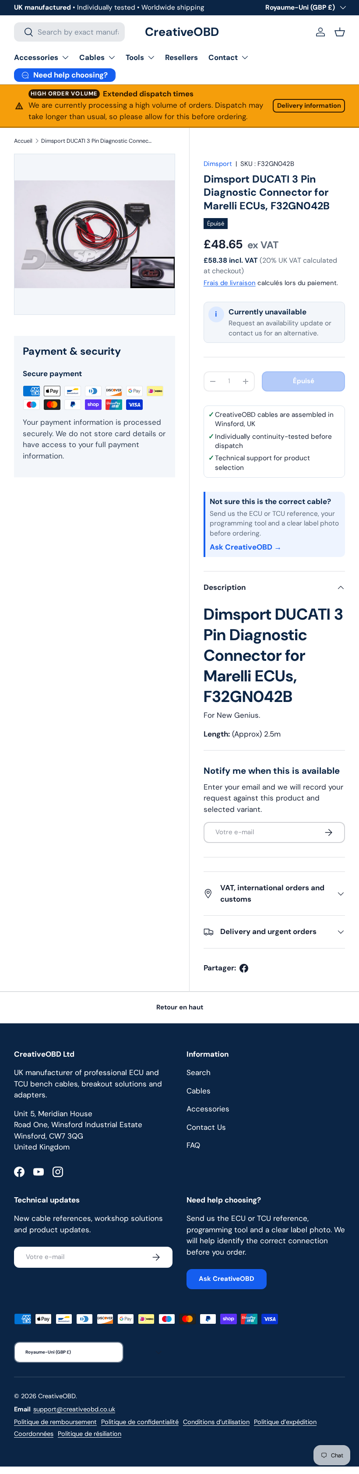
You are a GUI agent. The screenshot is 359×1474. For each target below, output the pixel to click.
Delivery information (309, 105)
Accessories (36, 57)
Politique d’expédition (285, 1422)
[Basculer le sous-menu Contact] (244, 57)
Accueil (23, 141)
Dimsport (218, 163)
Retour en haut (179, 1007)
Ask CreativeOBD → (246, 547)
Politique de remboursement (55, 1422)
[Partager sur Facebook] (244, 968)
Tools (135, 57)
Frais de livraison (230, 283)
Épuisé (303, 381)
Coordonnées (33, 1434)
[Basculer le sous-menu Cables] (111, 57)
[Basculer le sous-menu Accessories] (65, 57)
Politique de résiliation (89, 1434)
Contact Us (206, 1127)
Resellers (181, 57)
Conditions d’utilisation (216, 1422)
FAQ (193, 1145)
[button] (339, 32)
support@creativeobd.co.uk (74, 1409)
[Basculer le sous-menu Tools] (151, 57)
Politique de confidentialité (140, 1422)
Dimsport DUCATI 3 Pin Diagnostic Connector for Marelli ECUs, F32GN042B (97, 141)
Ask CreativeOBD (226, 1278)
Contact (223, 57)
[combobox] (69, 32)
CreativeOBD (57, 1396)
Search (199, 1072)
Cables (92, 57)
